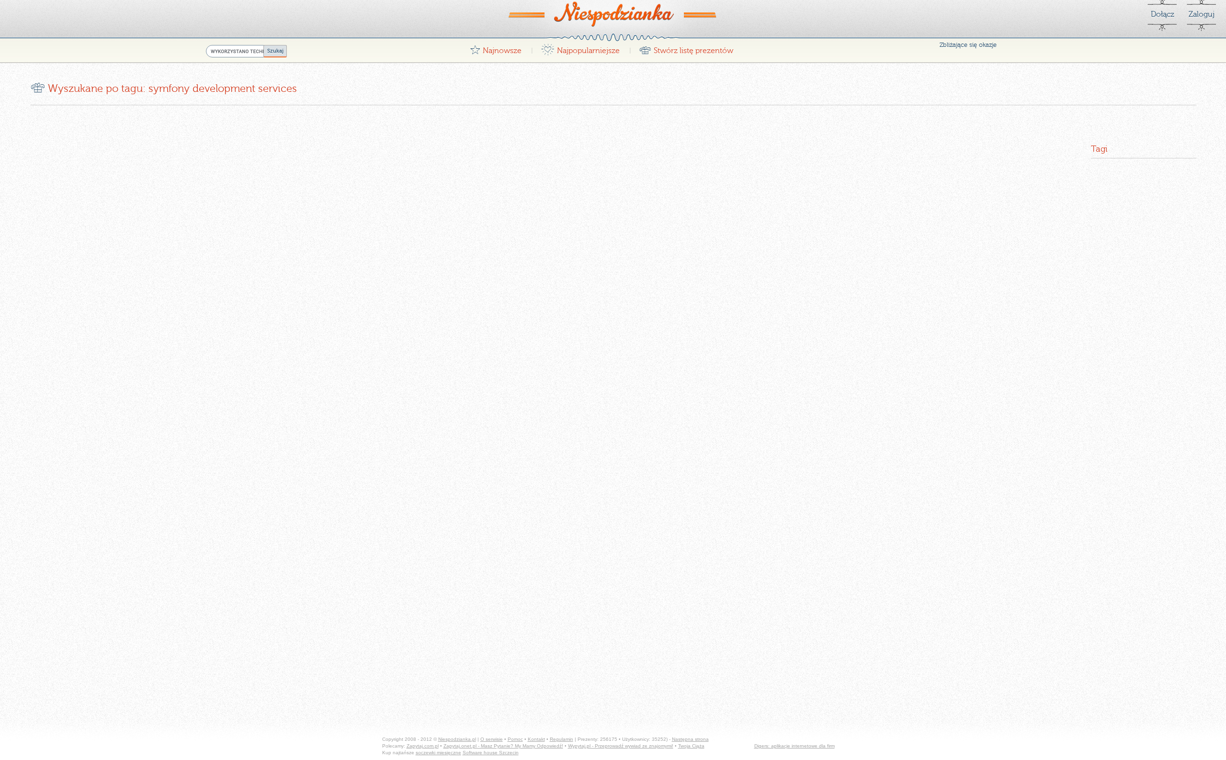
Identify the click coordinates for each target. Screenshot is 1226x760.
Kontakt (536, 739)
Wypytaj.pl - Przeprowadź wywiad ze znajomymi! (620, 746)
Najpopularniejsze (580, 48)
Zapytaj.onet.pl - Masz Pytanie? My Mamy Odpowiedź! (503, 746)
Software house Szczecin (491, 752)
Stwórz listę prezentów (686, 48)
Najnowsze (496, 48)
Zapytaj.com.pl (423, 746)
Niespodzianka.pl (457, 739)
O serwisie (491, 739)
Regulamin (561, 739)
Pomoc (515, 739)
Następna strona (690, 739)
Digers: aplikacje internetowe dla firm (794, 746)
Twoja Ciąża (691, 746)
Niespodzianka (613, 14)
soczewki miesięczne (438, 752)
